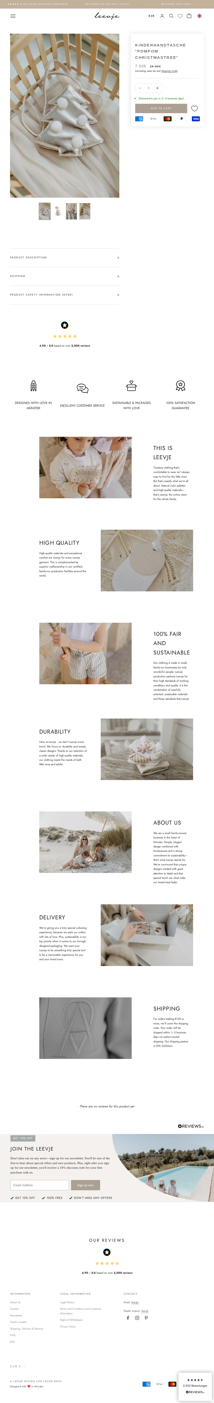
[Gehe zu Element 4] (85, 211)
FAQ (12, 1335)
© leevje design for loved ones (36, 1381)
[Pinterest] (146, 1317)
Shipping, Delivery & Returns (26, 1329)
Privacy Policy (67, 1327)
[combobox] (200, 16)
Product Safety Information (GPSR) (41, 295)
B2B (151, 16)
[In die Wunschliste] (194, 108)
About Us (15, 1302)
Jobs (12, 1342)
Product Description (28, 257)
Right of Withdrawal (71, 1320)
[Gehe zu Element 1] (45, 211)
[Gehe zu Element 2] (58, 211)
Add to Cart (161, 108)
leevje (134, 1302)
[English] (200, 16)
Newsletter (16, 1315)
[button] (195, 1387)
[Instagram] (137, 1317)
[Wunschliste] (180, 16)
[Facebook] (127, 1317)
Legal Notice (67, 1302)
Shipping (17, 276)
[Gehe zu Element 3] (71, 211)
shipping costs (169, 71)
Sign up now (85, 1185)
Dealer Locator (18, 1322)
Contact (14, 1309)
